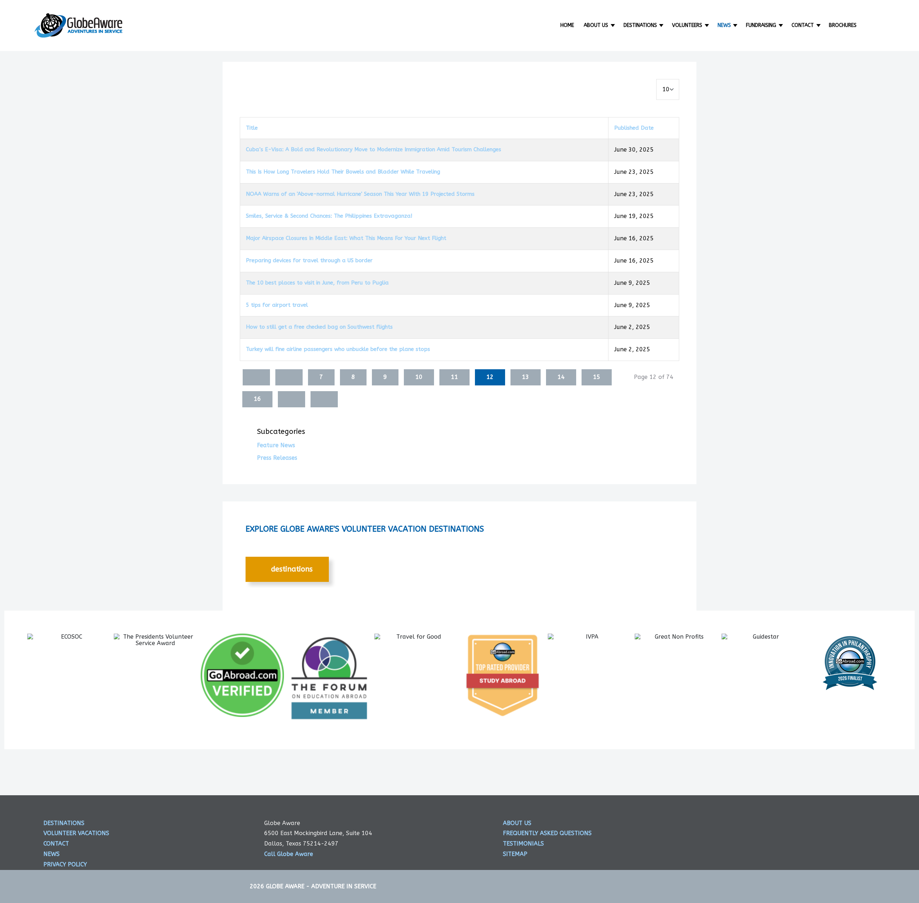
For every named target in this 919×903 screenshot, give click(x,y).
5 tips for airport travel (277, 305)
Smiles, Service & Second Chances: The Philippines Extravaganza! (329, 216)
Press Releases (277, 457)
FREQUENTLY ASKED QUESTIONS (547, 833)
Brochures (843, 25)
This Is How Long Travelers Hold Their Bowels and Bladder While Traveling (343, 171)
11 (454, 377)
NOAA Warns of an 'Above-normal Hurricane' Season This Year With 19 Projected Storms (360, 194)
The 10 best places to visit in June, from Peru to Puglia (317, 282)
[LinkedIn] (818, 829)
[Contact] (819, 25)
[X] (762, 829)
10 (419, 377)
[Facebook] (735, 829)
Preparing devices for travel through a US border (309, 260)
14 (561, 377)
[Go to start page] (256, 377)
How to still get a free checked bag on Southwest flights (319, 327)
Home (567, 25)
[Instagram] (790, 829)
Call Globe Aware (288, 854)
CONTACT (56, 843)
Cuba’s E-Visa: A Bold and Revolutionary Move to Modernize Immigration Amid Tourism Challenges (373, 149)
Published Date (634, 128)
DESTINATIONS (291, 569)
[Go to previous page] (289, 377)
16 (257, 398)
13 (525, 377)
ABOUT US (517, 823)
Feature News (276, 445)
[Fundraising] (781, 25)
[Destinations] (662, 25)
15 (596, 377)
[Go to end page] (324, 399)
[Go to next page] (291, 399)
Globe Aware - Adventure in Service (321, 886)
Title (252, 128)
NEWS (51, 854)
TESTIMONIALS (523, 843)
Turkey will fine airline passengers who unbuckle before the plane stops (338, 349)
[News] (736, 25)
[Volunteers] (707, 25)
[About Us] (613, 25)
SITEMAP (515, 854)
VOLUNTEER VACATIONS (76, 833)
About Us (596, 25)
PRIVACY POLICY (65, 864)
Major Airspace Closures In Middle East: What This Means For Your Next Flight (346, 238)
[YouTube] (845, 829)
